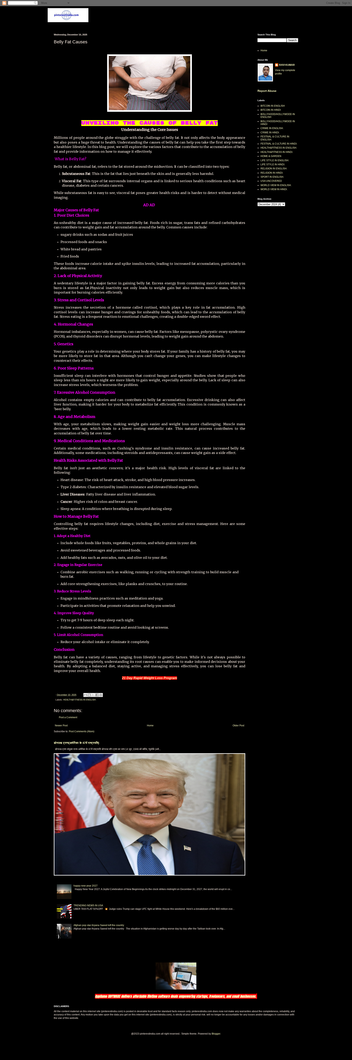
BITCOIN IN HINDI (271, 110)
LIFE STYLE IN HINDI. (273, 164)
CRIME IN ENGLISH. (272, 128)
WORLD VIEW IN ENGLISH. (276, 185)
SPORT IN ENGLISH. (272, 176)
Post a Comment (68, 717)
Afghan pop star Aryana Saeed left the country (99, 925)
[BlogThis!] (89, 695)
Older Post (238, 725)
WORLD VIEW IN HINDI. (274, 189)
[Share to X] (93, 695)
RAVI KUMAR (287, 65)
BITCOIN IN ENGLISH (273, 105)
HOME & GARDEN (271, 156)
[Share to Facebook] (97, 695)
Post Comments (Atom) (81, 731)
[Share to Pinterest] (101, 695)
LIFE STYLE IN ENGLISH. (275, 160)
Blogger (216, 1033)
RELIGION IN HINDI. (272, 172)
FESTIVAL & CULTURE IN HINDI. (279, 143)
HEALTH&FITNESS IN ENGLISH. (79, 699)
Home (150, 725)
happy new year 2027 (86, 885)
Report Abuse (266, 90)
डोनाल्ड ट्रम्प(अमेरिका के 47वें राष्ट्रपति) (76, 742)
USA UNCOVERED (271, 181)
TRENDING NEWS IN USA (88, 905)
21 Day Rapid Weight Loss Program (149, 678)
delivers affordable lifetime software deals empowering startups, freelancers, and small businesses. (188, 996)
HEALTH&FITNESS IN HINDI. (277, 152)
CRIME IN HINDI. (270, 132)
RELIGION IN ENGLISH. (274, 168)
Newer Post (61, 725)
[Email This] (85, 695)
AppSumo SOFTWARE (108, 996)
